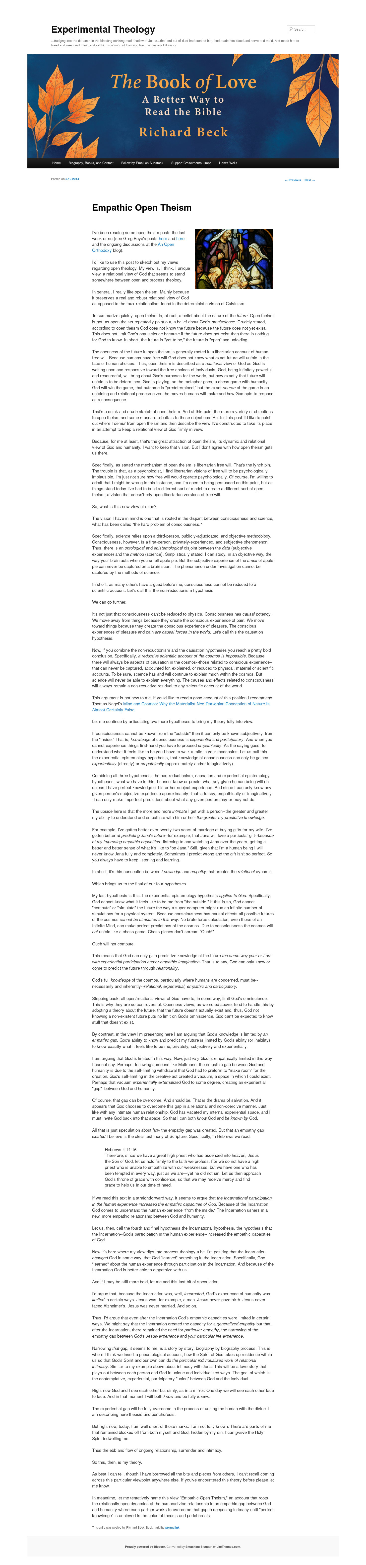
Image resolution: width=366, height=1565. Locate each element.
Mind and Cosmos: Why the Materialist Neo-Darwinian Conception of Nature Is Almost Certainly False (181, 706)
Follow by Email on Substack (142, 162)
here (163, 238)
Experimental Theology (103, 29)
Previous (293, 180)
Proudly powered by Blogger (145, 1546)
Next (310, 180)
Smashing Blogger (198, 1546)
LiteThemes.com (228, 1546)
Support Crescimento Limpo (191, 162)
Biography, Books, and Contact (91, 162)
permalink (172, 1527)
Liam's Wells (228, 162)
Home (56, 162)
